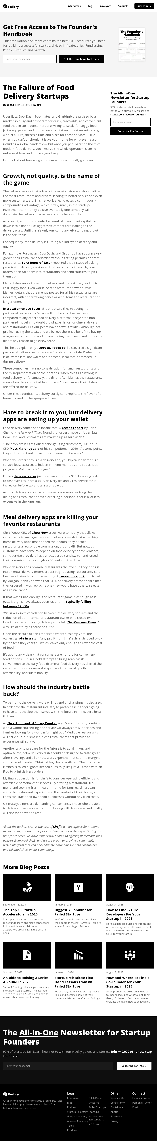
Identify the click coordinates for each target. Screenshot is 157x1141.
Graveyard (104, 6)
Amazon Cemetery (77, 1121)
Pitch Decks (95, 1098)
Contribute (117, 1107)
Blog (89, 6)
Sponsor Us (117, 1098)
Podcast (71, 1107)
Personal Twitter (142, 1102)
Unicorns (94, 1102)
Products (122, 6)
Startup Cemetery (77, 1111)
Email (135, 1107)
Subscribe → (144, 6)
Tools (70, 1125)
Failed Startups (97, 1107)
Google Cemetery (77, 1116)
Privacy (115, 1121)
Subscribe (116, 1116)
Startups (94, 1111)
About (114, 1111)
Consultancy (118, 1102)
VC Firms (94, 1124)
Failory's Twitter (141, 1098)
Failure (37, 104)
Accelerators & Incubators (96, 1118)
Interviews (74, 6)
